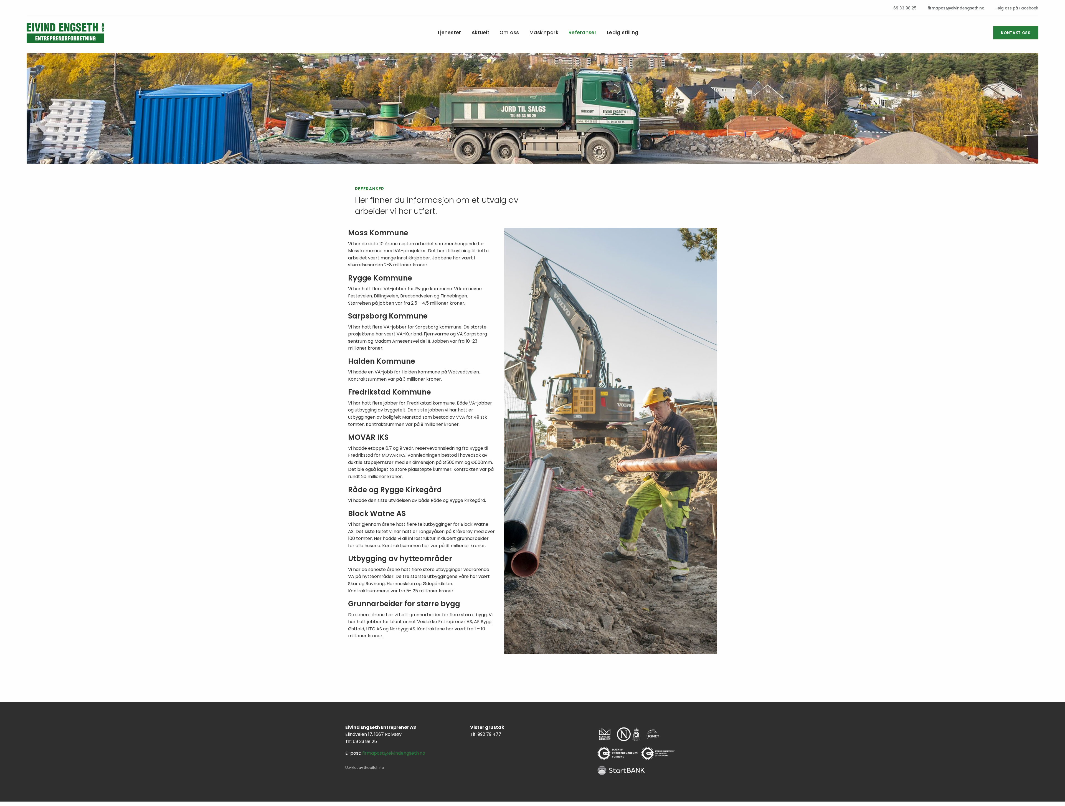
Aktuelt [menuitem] (480, 33)
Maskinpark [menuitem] (543, 33)
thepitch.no (374, 767)
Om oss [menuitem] (509, 33)
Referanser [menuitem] (583, 33)
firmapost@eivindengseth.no (955, 8)
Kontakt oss (1016, 33)
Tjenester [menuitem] (449, 33)
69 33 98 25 (904, 8)
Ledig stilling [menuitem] (622, 33)
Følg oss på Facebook (1016, 8)
